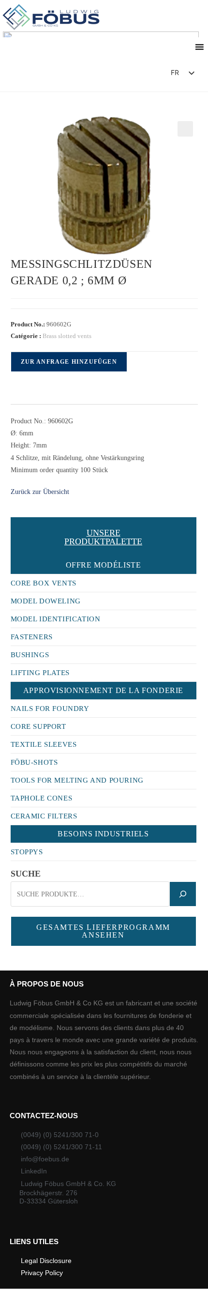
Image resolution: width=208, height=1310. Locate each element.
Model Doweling (46, 601)
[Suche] (182, 894)
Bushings (30, 655)
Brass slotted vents (67, 335)
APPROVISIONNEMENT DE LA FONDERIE (103, 690)
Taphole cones (42, 798)
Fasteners (32, 637)
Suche (26, 873)
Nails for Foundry (50, 708)
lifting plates (40, 673)
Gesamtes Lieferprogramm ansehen (103, 931)
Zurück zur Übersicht (40, 491)
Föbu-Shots (34, 762)
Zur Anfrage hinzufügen (69, 361)
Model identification (56, 619)
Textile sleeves (44, 744)
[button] (136, 75)
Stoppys (27, 852)
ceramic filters (44, 816)
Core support (38, 726)
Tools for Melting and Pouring (77, 780)
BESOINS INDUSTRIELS (103, 834)
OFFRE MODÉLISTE (103, 565)
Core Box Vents (43, 583)
